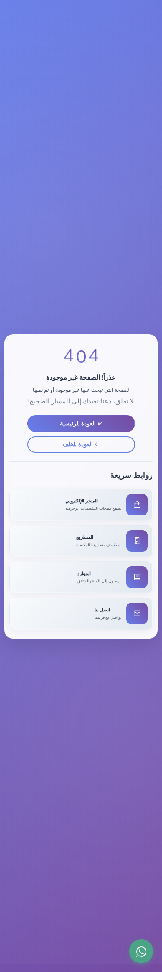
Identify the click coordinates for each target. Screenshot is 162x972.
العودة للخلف (78, 444)
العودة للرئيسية (78, 423)
